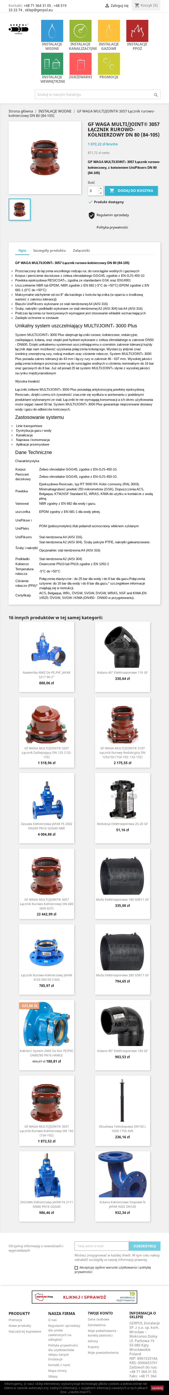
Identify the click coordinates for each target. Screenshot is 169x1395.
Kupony (93, 1347)
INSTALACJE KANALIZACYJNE (81, 46)
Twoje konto (100, 1313)
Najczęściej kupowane (25, 1331)
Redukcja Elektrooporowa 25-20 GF (122, 824)
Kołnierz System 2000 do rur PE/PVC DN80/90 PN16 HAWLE (46, 1053)
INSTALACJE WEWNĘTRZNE (52, 79)
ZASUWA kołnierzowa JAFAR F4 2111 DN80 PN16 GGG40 (46, 1204)
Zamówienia (97, 1325)
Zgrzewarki (80, 77)
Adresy (93, 1341)
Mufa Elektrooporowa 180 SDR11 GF (122, 899)
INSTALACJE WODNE (52, 46)
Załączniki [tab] (81, 250)
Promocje (108, 77)
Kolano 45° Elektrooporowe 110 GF (122, 672)
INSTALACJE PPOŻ (137, 46)
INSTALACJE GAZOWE (109, 46)
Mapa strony (57, 1371)
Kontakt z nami (59, 1365)
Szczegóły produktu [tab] (49, 250)
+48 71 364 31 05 (37, 5)
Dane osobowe (98, 1319)
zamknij (157, 1388)
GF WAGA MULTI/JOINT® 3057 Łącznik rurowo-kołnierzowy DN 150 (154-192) (46, 1130)
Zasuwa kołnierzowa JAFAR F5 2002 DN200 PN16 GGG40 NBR (46, 826)
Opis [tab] (22, 250)
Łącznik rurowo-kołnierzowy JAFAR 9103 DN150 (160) (46, 977)
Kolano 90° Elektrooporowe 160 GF (122, 1051)
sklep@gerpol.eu (39, 10)
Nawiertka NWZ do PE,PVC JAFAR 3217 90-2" (46, 674)
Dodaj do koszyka (131, 190)
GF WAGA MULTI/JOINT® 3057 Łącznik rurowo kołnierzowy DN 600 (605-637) (46, 903)
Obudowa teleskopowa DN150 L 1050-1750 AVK (122, 1128)
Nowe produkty (20, 1326)
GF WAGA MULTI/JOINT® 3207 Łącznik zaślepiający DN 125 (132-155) (47, 752)
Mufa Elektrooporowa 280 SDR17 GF (122, 975)
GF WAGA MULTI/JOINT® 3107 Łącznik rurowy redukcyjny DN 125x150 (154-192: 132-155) (122, 752)
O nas (52, 1320)
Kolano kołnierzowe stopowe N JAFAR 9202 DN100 (122, 1204)
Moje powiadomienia (103, 1352)
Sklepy (53, 1376)
